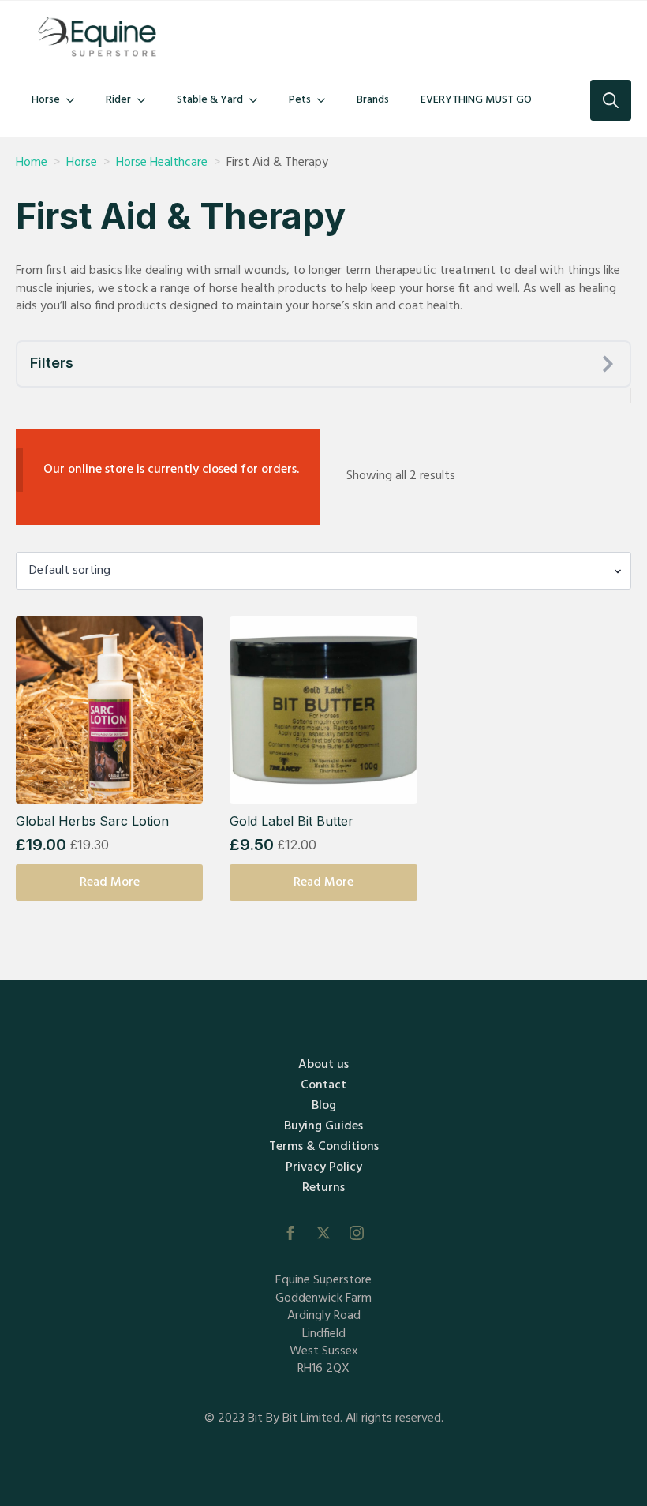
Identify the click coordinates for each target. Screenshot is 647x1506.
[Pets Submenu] (326, 100)
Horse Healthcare (162, 162)
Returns (323, 1188)
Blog (324, 1106)
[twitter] (323, 1232)
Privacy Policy (324, 1167)
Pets (300, 100)
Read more (110, 882)
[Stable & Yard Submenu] (258, 100)
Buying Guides (323, 1126)
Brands (373, 100)
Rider (118, 100)
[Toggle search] (610, 100)
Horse (46, 100)
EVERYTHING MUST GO (476, 100)
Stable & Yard (210, 100)
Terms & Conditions (324, 1147)
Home (31, 162)
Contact (323, 1085)
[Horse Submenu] (75, 100)
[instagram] (356, 1232)
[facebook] (290, 1232)
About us (323, 1064)
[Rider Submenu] (146, 100)
